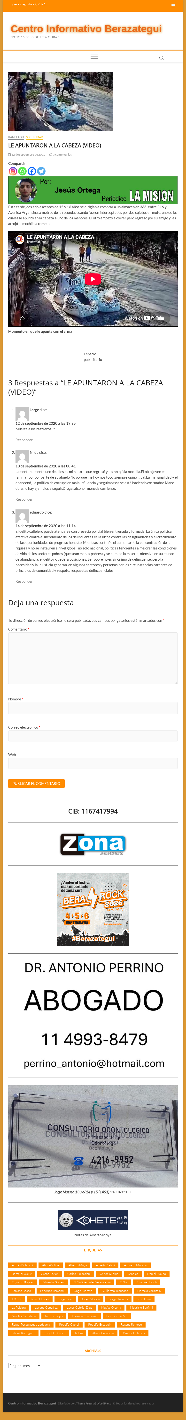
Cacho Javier (49, 1274)
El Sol (123, 1282)
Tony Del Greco (54, 1333)
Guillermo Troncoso (114, 1291)
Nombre (15, 699)
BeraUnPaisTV (22, 1274)
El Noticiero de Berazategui (92, 1282)
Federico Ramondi (52, 1291)
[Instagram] (13, 171)
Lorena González (46, 1307)
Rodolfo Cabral (69, 1324)
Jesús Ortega (40, 1299)
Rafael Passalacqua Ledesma (31, 1324)
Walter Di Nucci (134, 1333)
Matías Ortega (111, 1307)
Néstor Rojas (54, 1316)
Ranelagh (16, 137)
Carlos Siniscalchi (79, 1274)
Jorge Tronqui (118, 1299)
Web (12, 754)
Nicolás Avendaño (24, 1316)
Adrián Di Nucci (22, 1265)
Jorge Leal (65, 1299)
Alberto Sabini (105, 1265)
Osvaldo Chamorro (84, 1316)
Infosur (17, 1299)
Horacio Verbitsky (149, 1291)
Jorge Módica (90, 1299)
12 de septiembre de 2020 (28, 154)
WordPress (104, 1403)
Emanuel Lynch (147, 1282)
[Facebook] (32, 171)
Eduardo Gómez (53, 1282)
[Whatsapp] (22, 171)
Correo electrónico (24, 727)
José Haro (144, 1299)
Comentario (18, 629)
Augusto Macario (135, 1265)
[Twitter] (41, 171)
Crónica (133, 1274)
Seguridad (34, 137)
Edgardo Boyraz (22, 1282)
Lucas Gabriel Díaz (79, 1307)
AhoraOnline (50, 1265)
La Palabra (19, 1307)
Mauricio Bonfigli (141, 1307)
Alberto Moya (77, 1265)
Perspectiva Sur (117, 1316)
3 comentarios (62, 154)
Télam (79, 1333)
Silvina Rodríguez (23, 1333)
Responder (24, 440)
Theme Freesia (85, 1403)
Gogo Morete (83, 1291)
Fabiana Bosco (21, 1291)
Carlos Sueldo (109, 1274)
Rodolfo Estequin (99, 1324)
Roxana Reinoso (131, 1324)
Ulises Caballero (103, 1333)
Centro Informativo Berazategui (86, 28)
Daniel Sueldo (156, 1274)
